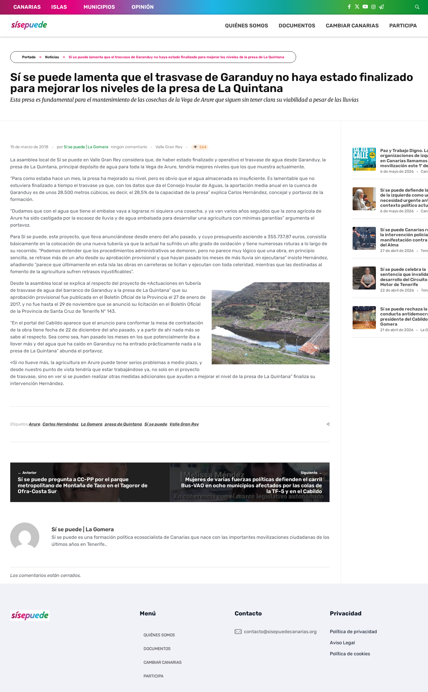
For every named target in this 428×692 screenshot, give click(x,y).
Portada (29, 57)
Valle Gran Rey (169, 146)
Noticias (52, 57)
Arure (34, 424)
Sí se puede (155, 424)
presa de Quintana (123, 424)
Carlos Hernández (61, 424)
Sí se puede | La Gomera (86, 146)
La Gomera (91, 424)
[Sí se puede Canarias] (29, 25)
